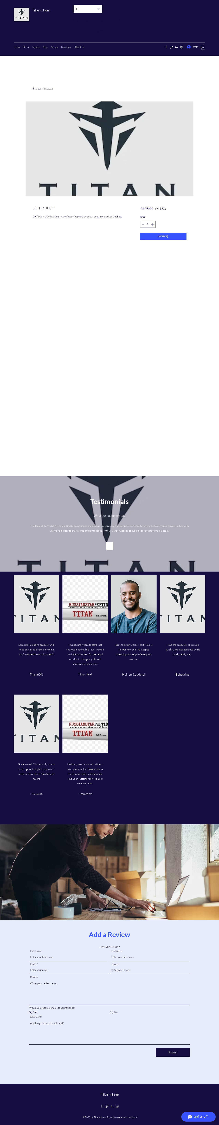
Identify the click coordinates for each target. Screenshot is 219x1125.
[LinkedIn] (176, 47)
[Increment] (152, 224)
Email (33, 964)
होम (34, 88)
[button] (203, 47)
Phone (114, 964)
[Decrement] (142, 224)
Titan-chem (41, 10)
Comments (36, 1017)
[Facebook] (166, 47)
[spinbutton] (147, 224)
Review (34, 977)
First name (36, 951)
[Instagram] (181, 47)
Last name (116, 951)
